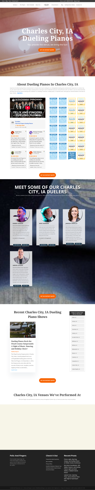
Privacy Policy (49, 464)
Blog (62, 5)
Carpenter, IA (75, 361)
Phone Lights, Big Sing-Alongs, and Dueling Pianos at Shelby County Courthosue (72, 461)
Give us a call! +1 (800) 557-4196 (66, 1)
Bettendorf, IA (75, 349)
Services (15, 5)
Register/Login (77, 1)
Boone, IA (74, 353)
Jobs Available (49, 461)
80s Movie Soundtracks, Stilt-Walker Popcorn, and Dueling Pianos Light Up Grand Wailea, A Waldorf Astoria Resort (72, 469)
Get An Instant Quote (47, 50)
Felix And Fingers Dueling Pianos (24, 123)
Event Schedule (30, 5)
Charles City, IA (14, 351)
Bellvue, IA (74, 345)
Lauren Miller (18, 152)
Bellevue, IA (75, 341)
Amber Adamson (37, 152)
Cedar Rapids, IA (76, 369)
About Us (38, 5)
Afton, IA (74, 317)
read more (14, 370)
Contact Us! (79, 5)
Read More (19, 93)
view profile (17, 245)
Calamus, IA (75, 357)
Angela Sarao (18, 131)
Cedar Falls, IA (75, 365)
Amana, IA (74, 321)
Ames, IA (74, 325)
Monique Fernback (37, 131)
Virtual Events (55, 5)
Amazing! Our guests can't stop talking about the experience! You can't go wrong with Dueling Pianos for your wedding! (36, 140)
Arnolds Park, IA (76, 337)
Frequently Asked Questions (52, 459)
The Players (22, 5)
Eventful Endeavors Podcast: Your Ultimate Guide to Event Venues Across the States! (54, 467)
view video (25, 245)
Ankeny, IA (74, 333)
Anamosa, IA (75, 329)
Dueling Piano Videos (70, 5)
